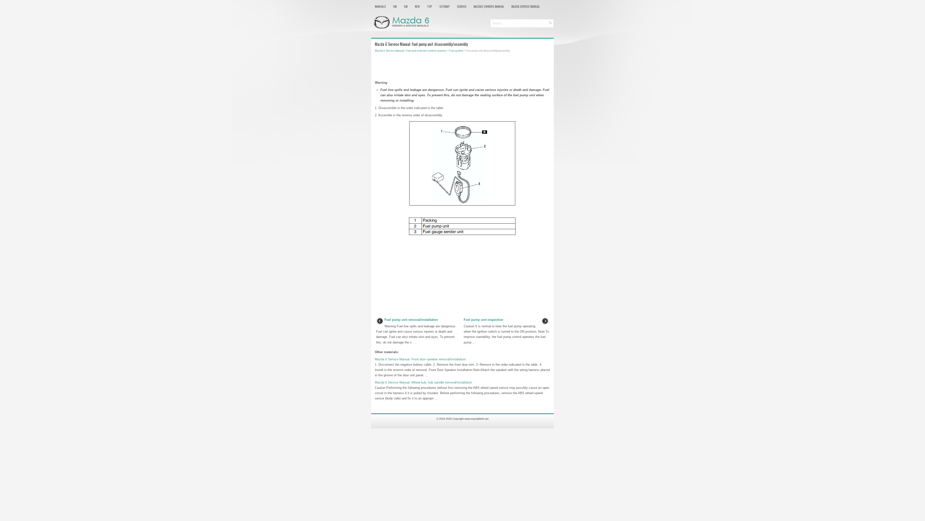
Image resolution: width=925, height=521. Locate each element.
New (417, 6)
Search (461, 6)
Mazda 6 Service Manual (389, 50)
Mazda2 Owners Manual (489, 6)
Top (429, 6)
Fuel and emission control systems (426, 50)
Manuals (380, 6)
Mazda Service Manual (525, 6)
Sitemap (444, 6)
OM (395, 6)
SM (406, 6)
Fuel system (456, 50)
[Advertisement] (462, 65)
